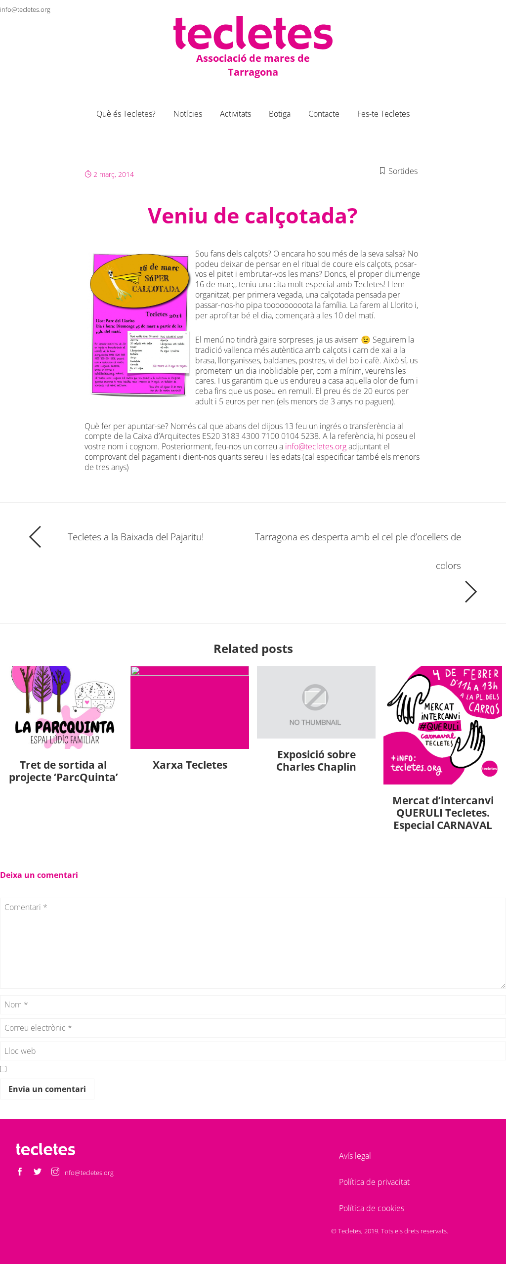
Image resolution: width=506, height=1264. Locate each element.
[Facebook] (462, 9)
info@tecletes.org (25, 9)
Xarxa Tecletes (190, 765)
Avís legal (355, 1155)
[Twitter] (480, 9)
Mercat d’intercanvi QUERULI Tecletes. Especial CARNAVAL (443, 812)
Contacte (323, 113)
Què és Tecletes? (126, 113)
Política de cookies (371, 1208)
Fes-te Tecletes (383, 113)
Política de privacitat (374, 1182)
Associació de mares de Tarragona (253, 65)
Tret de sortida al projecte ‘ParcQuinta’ (63, 771)
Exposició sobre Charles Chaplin (316, 760)
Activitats (235, 113)
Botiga (280, 113)
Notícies (187, 113)
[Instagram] (498, 9)
